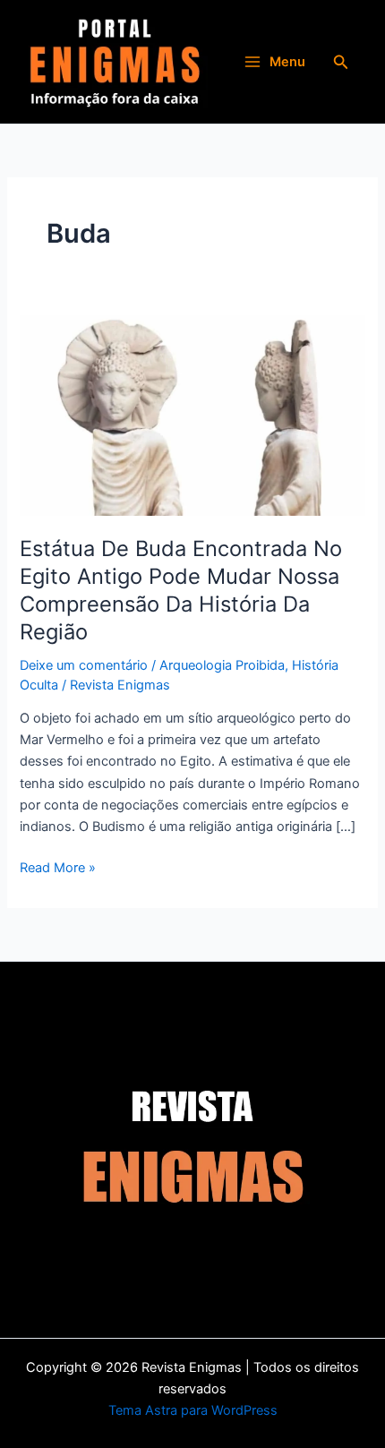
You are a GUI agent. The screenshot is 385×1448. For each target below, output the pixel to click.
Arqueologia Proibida (222, 665)
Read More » (58, 866)
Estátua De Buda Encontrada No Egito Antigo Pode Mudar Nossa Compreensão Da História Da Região (181, 590)
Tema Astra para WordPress (193, 1410)
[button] (341, 62)
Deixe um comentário (84, 665)
